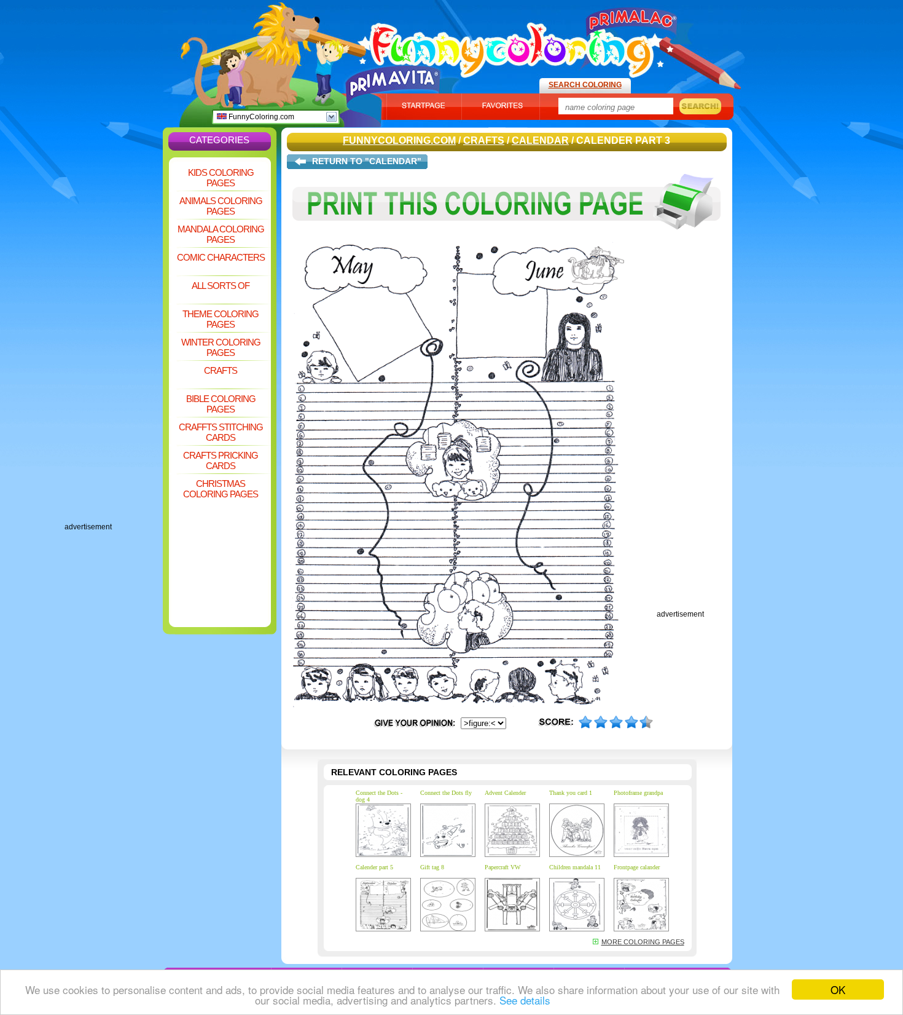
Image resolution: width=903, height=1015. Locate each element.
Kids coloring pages (221, 177)
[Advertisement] (113, 338)
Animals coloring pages (220, 205)
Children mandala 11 (575, 867)
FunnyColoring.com (260, 117)
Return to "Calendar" (366, 161)
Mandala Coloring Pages (221, 234)
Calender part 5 (374, 867)
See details (524, 1000)
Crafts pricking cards (220, 460)
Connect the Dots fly (446, 792)
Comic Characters (221, 257)
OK (838, 989)
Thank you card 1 (570, 792)
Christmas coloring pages (220, 488)
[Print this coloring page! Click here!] (507, 238)
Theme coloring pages (220, 319)
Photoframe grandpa (638, 792)
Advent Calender (505, 792)
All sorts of (220, 285)
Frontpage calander (637, 867)
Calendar (540, 140)
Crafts (220, 370)
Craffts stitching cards (221, 432)
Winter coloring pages (220, 347)
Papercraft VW (502, 867)
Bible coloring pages (221, 403)
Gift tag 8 (432, 867)
